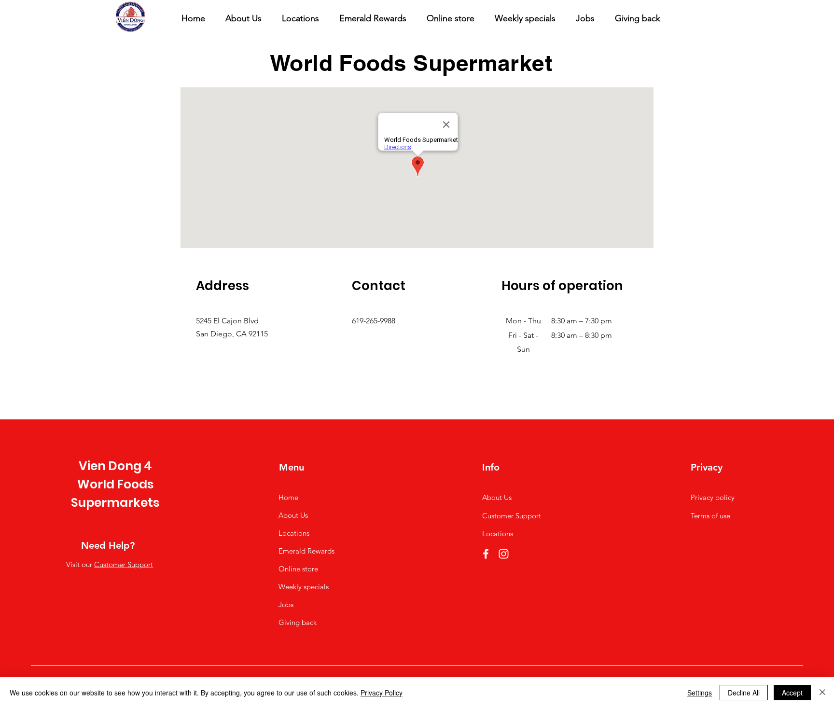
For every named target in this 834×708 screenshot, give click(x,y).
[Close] (822, 692)
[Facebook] (485, 553)
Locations (293, 533)
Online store (298, 568)
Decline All (744, 692)
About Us (293, 515)
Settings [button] (699, 692)
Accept (792, 692)
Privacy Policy (382, 692)
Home (288, 497)
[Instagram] (503, 553)
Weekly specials (303, 586)
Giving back (297, 622)
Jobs (285, 604)
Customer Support (123, 564)
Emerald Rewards (306, 550)
